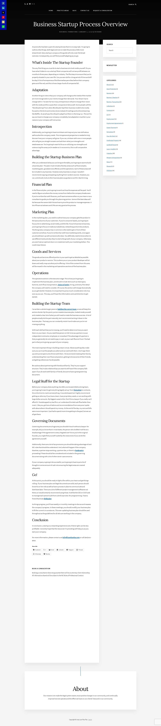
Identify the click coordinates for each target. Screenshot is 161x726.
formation (77, 390)
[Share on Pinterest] (3, 17)
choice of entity (63, 285)
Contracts (109, 110)
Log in (90, 719)
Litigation (109, 153)
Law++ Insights (111, 149)
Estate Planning (111, 127)
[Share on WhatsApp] (3, 26)
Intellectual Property (113, 140)
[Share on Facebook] (3, 3)
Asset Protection (111, 89)
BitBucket (47, 499)
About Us (109, 84)
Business (63, 31)
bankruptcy (79, 450)
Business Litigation (112, 97)
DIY (108, 114)
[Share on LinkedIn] (3, 8)
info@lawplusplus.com (71, 537)
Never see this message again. (123, 377)
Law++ (30, 4)
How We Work (111, 136)
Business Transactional (113, 102)
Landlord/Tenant (111, 145)
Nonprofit (109, 166)
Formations (73, 31)
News (108, 162)
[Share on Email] (3, 22)
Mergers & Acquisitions (113, 157)
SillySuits (109, 170)
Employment (110, 119)
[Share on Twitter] (3, 12)
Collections (110, 106)
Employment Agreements (114, 123)
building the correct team (67, 309)
